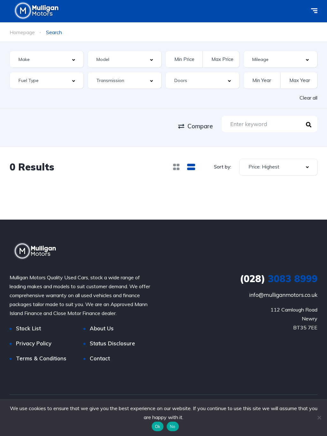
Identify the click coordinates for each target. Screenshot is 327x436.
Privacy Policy (33, 343)
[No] (319, 417)
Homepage (22, 32)
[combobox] (47, 59)
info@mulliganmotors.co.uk (283, 294)
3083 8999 (278, 279)
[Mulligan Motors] (36, 251)
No (173, 426)
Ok (158, 426)
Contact (100, 358)
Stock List (28, 328)
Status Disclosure (112, 343)
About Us (102, 328)
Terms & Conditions (41, 358)
